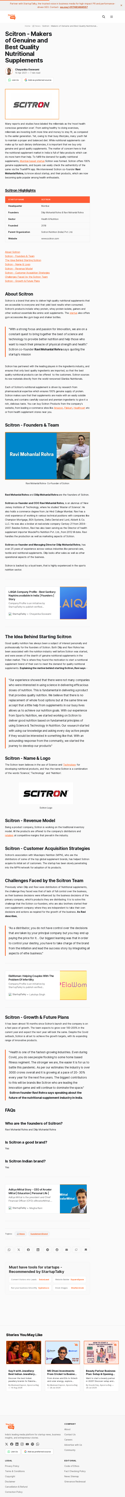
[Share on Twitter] (19, 1250)
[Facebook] (11, 1444)
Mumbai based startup (32, 161)
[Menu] (111, 16)
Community (69, 1450)
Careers (68, 1439)
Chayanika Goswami (27, 69)
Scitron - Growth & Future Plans (22, 280)
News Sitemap (71, 1476)
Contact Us (70, 1434)
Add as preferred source (39, 80)
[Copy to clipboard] (76, 1250)
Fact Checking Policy (75, 1471)
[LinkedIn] (16, 1444)
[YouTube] (27, 1444)
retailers (9, 835)
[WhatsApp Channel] (37, 1444)
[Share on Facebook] (28, 1250)
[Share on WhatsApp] (9, 1250)
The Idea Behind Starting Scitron (23, 260)
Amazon (58, 407)
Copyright (10, 1476)
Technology (69, 764)
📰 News (21, 1234)
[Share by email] (66, 1250)
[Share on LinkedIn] (38, 1250)
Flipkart (68, 407)
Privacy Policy (12, 1466)
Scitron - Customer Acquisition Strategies (27, 272)
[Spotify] (32, 1444)
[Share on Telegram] (47, 1250)
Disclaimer (10, 1481)
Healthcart (79, 407)
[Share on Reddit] (57, 1250)
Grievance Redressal (75, 1481)
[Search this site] (103, 16)
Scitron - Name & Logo (17, 264)
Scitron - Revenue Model (19, 268)
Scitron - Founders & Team (19, 256)
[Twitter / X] (6, 1444)
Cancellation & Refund (16, 1486)
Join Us (15, 80)
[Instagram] (22, 1444)
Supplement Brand (39, 1234)
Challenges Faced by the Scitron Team (26, 276)
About (67, 1429)
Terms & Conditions (15, 1471)
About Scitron (12, 252)
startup (73, 312)
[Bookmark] (86, 1250)
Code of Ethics (71, 1466)
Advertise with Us (73, 1445)
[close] (121, 5)
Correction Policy (14, 1492)
